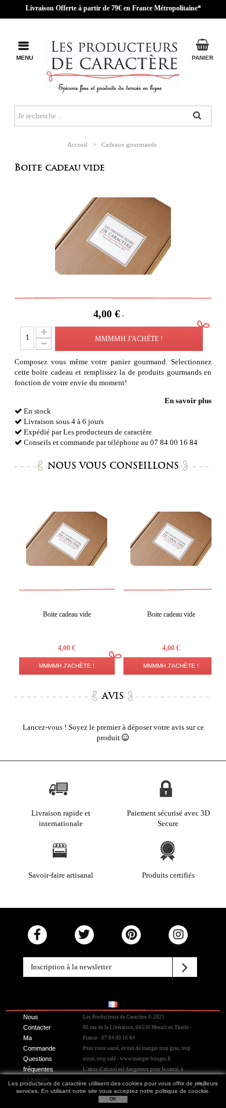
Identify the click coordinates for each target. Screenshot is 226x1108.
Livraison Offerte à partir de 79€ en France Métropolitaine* (113, 8)
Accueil (77, 144)
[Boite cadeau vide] (67, 538)
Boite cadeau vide (59, 167)
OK (113, 1099)
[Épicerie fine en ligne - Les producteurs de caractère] (113, 64)
